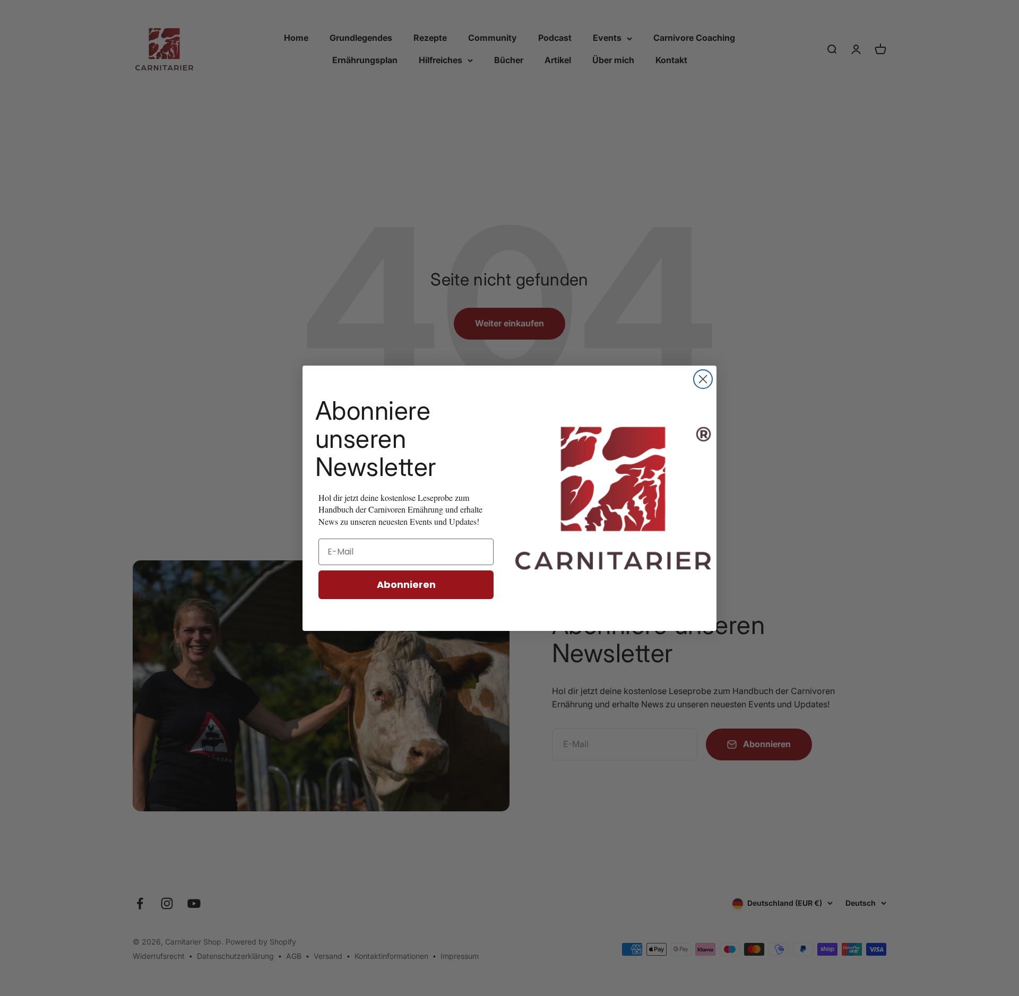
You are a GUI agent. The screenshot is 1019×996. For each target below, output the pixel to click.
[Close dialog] (703, 379)
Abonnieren (406, 584)
